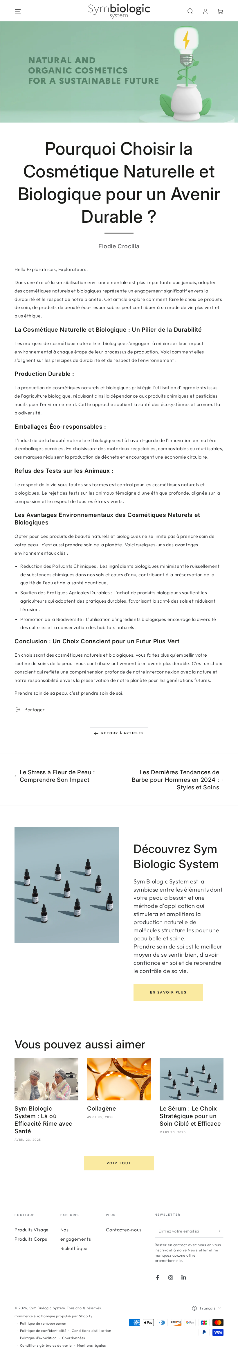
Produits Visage (32, 1230)
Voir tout (119, 1163)
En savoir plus (168, 992)
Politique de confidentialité (43, 1330)
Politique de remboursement (44, 1323)
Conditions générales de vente (46, 1345)
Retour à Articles (122, 733)
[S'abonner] (220, 1231)
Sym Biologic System (47, 1308)
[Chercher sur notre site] (190, 11)
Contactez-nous (123, 1230)
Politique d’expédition (38, 1338)
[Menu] (17, 11)
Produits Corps (31, 1239)
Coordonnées (73, 1338)
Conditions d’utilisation (91, 1330)
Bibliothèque (74, 1248)
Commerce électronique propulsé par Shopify (53, 1316)
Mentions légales (91, 1345)
